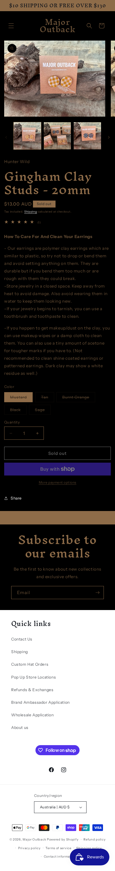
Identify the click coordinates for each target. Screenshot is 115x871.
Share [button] (16, 498)
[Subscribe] (97, 592)
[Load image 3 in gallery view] (87, 136)
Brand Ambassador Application (40, 702)
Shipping (30, 211)
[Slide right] (109, 137)
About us (19, 727)
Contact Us (21, 639)
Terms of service (58, 848)
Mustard (21, 398)
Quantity (12, 422)
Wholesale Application (32, 714)
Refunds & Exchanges (32, 689)
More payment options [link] (57, 482)
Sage (43, 411)
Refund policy (94, 839)
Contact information (60, 856)
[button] (11, 26)
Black (18, 411)
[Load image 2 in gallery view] (57, 136)
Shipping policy (89, 848)
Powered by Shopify (63, 839)
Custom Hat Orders (29, 664)
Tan (47, 398)
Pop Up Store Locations (33, 677)
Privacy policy (29, 848)
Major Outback (34, 839)
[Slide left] (6, 137)
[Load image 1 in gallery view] (27, 136)
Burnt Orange (78, 398)
